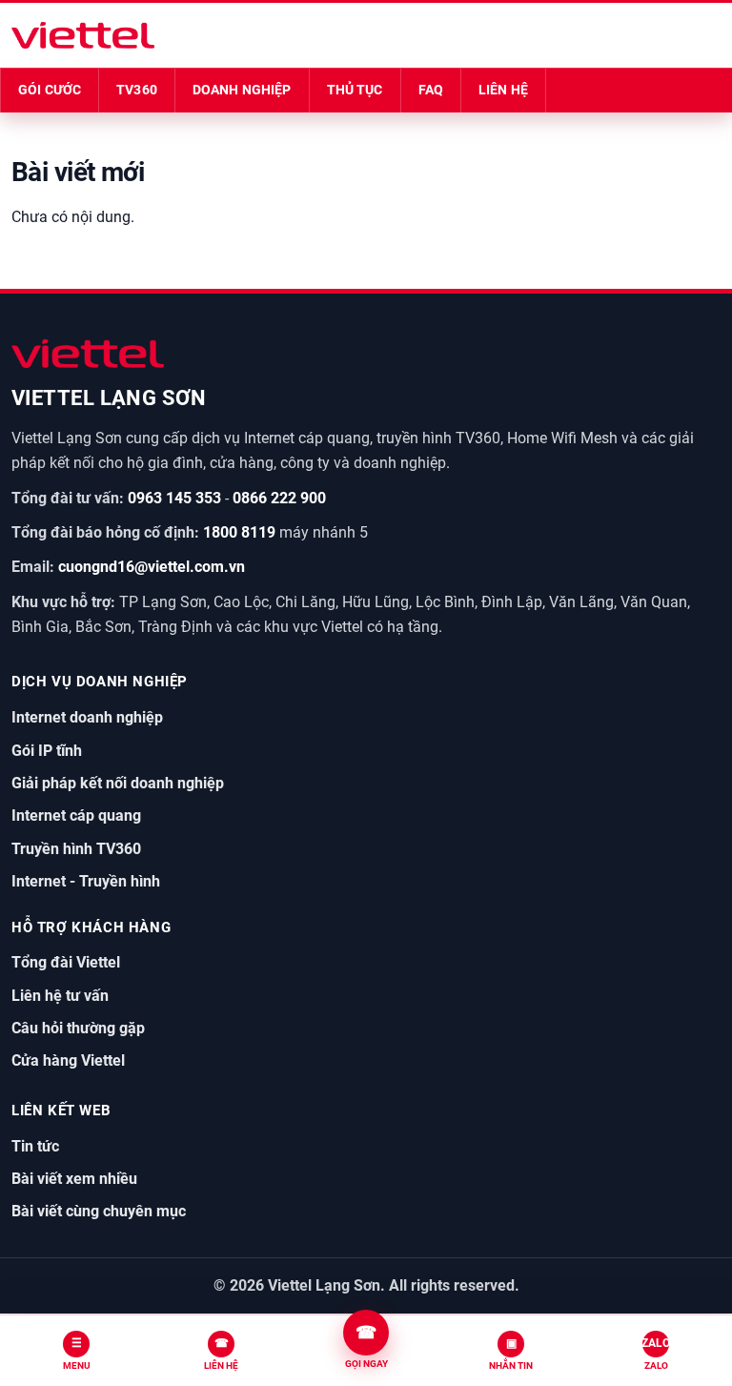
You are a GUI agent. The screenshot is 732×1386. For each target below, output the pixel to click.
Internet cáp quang (76, 815)
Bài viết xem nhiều (74, 1179)
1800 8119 (239, 532)
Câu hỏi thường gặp (78, 1028)
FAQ (430, 89)
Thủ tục (355, 89)
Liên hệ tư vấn (60, 996)
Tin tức (35, 1146)
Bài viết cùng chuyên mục (98, 1211)
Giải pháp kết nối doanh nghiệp (117, 783)
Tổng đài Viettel (65, 962)
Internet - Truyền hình (85, 881)
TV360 (136, 89)
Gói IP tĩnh (46, 751)
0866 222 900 (279, 498)
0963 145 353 (174, 498)
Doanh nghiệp (242, 89)
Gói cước (49, 89)
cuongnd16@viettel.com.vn (151, 567)
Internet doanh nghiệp (87, 717)
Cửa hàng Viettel (68, 1060)
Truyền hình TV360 (76, 849)
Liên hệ (503, 89)
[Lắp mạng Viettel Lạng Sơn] (83, 35)
